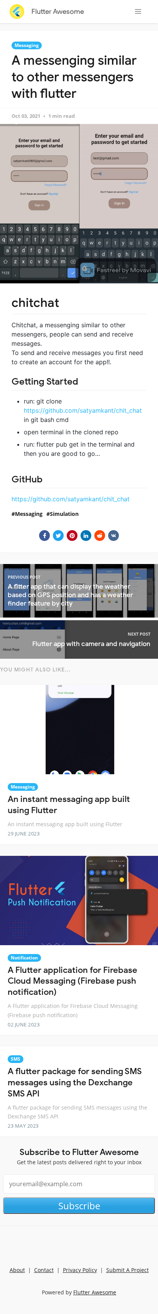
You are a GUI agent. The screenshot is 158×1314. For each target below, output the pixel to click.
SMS (15, 1059)
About (17, 1270)
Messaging (27, 45)
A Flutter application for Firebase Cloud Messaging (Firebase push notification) (72, 981)
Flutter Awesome (57, 11)
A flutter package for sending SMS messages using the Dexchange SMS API (75, 1082)
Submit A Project (127, 1270)
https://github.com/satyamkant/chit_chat (83, 410)
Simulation (64, 513)
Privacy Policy (80, 1270)
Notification (24, 957)
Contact (44, 1270)
